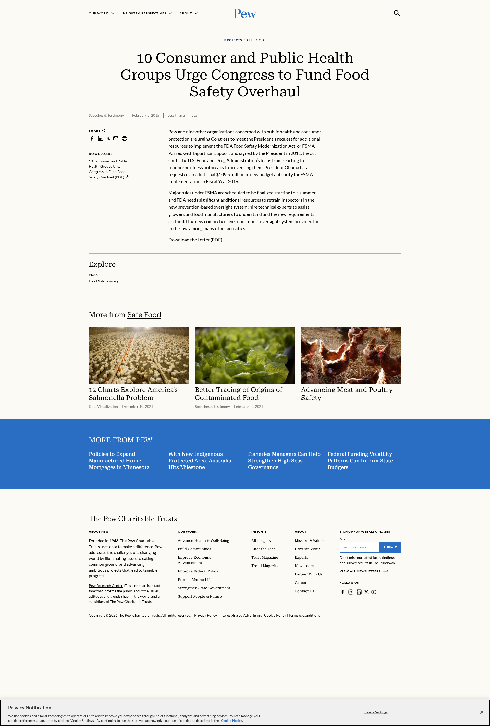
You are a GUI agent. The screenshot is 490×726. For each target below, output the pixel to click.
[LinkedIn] (359, 592)
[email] (116, 138)
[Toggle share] (385, 125)
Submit (390, 547)
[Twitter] (366, 592)
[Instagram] (351, 592)
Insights (259, 531)
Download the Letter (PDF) (195, 239)
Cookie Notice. (232, 721)
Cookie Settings (376, 712)
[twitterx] (108, 138)
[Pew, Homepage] (245, 13)
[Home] (133, 518)
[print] (124, 138)
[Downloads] (397, 125)
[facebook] (92, 138)
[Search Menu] (397, 13)
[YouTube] (374, 592)
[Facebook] (343, 592)
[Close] (481, 712)
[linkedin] (100, 138)
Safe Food (144, 315)
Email (343, 539)
